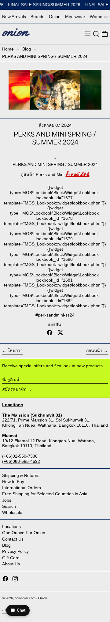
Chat (21, 610)
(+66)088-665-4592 (21, 461)
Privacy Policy (15, 551)
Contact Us (13, 539)
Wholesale (12, 512)
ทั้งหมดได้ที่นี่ (78, 174)
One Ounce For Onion (23, 532)
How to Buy (13, 481)
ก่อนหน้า (94, 350)
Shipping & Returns (20, 475)
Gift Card (11, 557)
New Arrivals (14, 16)
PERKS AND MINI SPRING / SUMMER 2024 (44, 56)
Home (8, 49)
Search (9, 506)
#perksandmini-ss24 (55, 315)
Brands (37, 16)
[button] (96, 33)
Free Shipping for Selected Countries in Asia (44, 493)
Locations (11, 526)
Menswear (75, 16)
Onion (55, 16)
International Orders (21, 487)
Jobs (6, 500)
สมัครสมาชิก (14, 389)
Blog (26, 49)
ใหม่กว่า (15, 350)
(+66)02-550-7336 (20, 456)
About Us (11, 563)
